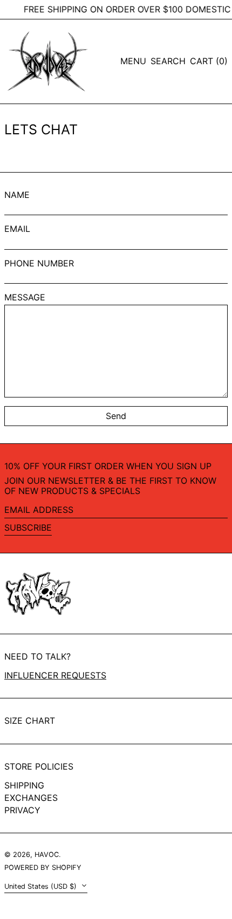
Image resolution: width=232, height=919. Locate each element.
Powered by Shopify (42, 867)
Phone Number (39, 263)
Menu (133, 61)
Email (17, 229)
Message (24, 297)
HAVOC (47, 855)
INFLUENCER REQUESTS (55, 675)
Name (17, 195)
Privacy (22, 810)
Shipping (24, 785)
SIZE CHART (29, 720)
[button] (168, 61)
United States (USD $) (41, 886)
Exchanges (31, 797)
